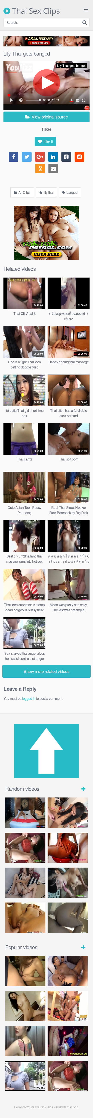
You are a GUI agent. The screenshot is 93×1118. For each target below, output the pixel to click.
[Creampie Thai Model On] (25, 918)
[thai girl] (25, 1006)
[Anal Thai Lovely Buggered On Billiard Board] (68, 1041)
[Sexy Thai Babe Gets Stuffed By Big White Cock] (25, 848)
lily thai (48, 192)
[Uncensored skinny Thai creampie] (25, 883)
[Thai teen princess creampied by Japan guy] (68, 812)
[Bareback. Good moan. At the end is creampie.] (25, 971)
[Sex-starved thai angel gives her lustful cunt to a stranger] (25, 1076)
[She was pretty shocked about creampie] (68, 918)
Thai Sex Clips (35, 11)
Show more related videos (46, 671)
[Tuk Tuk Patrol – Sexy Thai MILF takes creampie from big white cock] (68, 883)
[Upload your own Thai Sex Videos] (46, 776)
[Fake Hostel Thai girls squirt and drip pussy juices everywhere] (68, 1006)
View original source (49, 116)
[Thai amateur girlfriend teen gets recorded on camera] (25, 812)
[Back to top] (85, 1108)
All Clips (24, 192)
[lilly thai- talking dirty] (68, 971)
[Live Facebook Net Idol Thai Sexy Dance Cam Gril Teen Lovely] (25, 1041)
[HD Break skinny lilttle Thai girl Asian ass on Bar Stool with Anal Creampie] (68, 848)
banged (72, 192)
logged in (28, 698)
